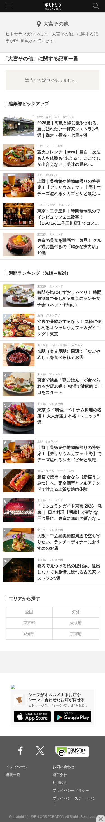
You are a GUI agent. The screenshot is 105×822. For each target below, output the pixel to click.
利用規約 (60, 782)
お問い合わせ (63, 767)
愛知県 (29, 634)
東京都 (29, 623)
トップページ (16, 767)
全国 (29, 612)
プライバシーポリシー (71, 790)
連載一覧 (13, 775)
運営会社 (60, 775)
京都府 (76, 634)
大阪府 (76, 623)
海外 (76, 612)
